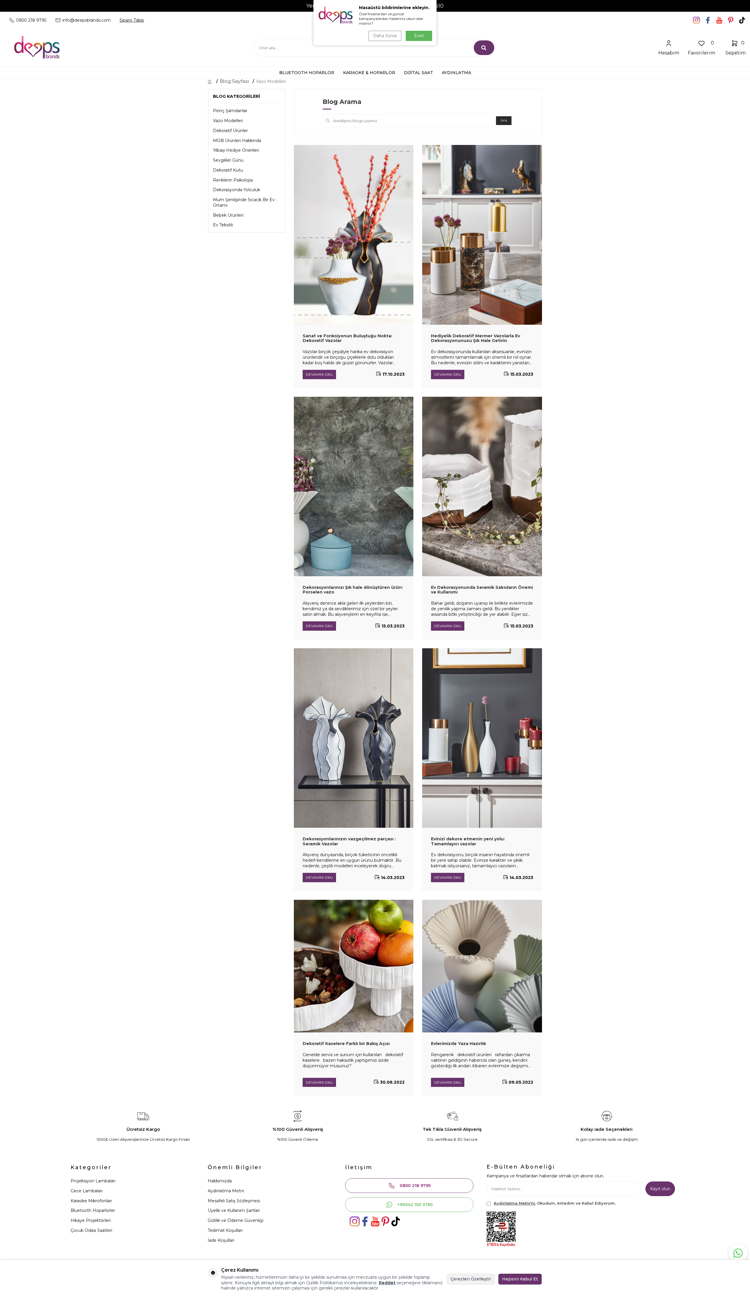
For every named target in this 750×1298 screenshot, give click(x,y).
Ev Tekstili (223, 225)
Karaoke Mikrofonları (91, 1200)
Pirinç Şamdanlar (230, 110)
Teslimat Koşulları (225, 1230)
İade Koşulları (221, 1240)
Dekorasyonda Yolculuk (236, 189)
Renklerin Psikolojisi (233, 180)
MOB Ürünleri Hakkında (237, 140)
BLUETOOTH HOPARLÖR (306, 72)
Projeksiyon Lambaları (93, 1181)
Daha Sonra (385, 35)
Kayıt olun (660, 1188)
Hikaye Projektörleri (91, 1220)
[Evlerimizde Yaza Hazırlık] (482, 966)
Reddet (387, 1282)
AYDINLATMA (456, 72)
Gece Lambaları (87, 1190)
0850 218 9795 (415, 1185)
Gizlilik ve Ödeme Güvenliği (235, 1220)
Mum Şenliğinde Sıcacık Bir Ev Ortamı (244, 202)
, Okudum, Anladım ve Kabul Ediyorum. (555, 1203)
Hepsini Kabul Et (520, 1279)
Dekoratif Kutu (228, 170)
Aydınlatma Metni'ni (514, 1203)
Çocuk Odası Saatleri (91, 1230)
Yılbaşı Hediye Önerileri (236, 150)
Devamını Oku (319, 374)
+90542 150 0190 (415, 1204)
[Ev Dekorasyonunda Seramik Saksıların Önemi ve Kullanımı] (482, 486)
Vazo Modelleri (271, 81)
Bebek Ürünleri (228, 215)
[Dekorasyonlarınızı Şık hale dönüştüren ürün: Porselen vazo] (354, 486)
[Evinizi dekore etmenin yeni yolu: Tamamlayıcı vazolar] (482, 738)
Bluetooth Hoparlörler (93, 1210)
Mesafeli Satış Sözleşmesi (234, 1200)
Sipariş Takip (132, 20)
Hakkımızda (220, 1181)
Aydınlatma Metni (226, 1190)
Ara (504, 120)
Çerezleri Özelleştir (471, 1279)
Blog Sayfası (234, 81)
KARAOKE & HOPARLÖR (369, 72)
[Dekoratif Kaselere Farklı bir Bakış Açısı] (354, 966)
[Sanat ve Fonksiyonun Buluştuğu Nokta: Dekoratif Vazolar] (354, 234)
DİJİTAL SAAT (418, 72)
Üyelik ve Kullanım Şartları (234, 1210)
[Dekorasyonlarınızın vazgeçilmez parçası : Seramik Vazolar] (354, 738)
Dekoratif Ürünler (230, 130)
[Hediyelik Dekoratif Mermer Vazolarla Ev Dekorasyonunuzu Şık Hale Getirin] (482, 234)
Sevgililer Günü (228, 160)
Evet (419, 35)
